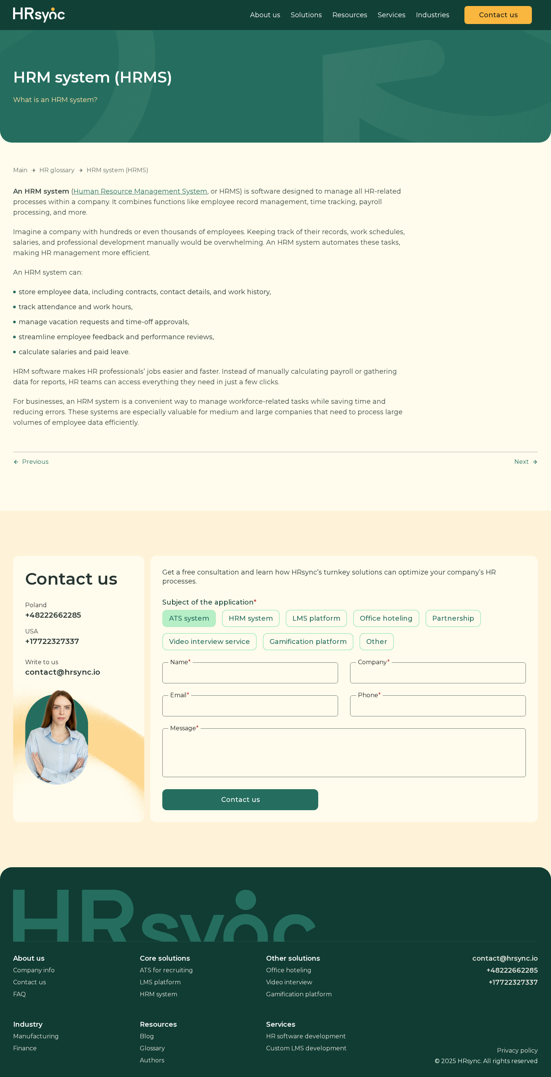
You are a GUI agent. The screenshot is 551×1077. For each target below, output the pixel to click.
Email (179, 695)
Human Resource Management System (140, 191)
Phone (369, 695)
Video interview (289, 982)
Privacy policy (517, 1050)
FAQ (19, 994)
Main (20, 170)
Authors (152, 1060)
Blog (147, 1036)
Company (374, 662)
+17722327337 (52, 641)
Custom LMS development (306, 1048)
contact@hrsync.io (62, 672)
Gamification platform (299, 994)
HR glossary (57, 170)
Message (184, 728)
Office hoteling (288, 970)
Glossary (152, 1048)
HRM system (158, 994)
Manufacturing (36, 1036)
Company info (34, 970)
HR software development (306, 1036)
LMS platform (160, 982)
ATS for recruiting (166, 970)
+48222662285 (53, 615)
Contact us (29, 982)
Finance (25, 1048)
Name (180, 662)
